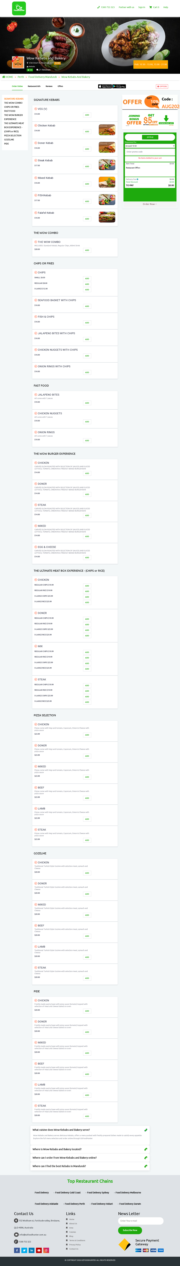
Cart (156, 7)
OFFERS (163, 86)
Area (71, 1228)
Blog (71, 1236)
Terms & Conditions (77, 1240)
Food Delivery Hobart (102, 1204)
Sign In (141, 7)
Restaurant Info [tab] (34, 86)
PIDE (6, 143)
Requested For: (131, 142)
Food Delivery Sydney (98, 1192)
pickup (150, 137)
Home (71, 1219)
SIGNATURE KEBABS (13, 99)
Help (165, 7)
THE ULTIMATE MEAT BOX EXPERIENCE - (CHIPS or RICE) (14, 127)
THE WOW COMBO (13, 103)
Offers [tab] (60, 86)
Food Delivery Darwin (130, 1204)
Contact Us (73, 1249)
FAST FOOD (9, 111)
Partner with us (126, 7)
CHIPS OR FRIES (11, 107)
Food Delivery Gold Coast (68, 1192)
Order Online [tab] (17, 86)
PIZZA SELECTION (12, 135)
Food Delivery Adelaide (46, 1204)
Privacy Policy (75, 1244)
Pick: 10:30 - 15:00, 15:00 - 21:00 (150, 64)
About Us (73, 1223)
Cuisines (72, 1232)
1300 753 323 (107, 7)
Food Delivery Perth (75, 1204)
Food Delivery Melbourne (128, 1192)
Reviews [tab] (49, 86)
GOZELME (9, 139)
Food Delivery (42, 1192)
